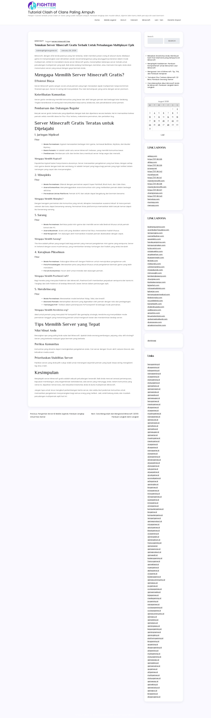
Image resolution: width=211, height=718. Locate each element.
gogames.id (152, 669)
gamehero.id (153, 426)
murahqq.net (153, 174)
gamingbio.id (153, 484)
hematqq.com (154, 199)
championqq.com (155, 193)
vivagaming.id (153, 377)
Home (97, 20)
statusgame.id (154, 383)
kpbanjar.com (153, 291)
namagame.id (153, 450)
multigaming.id (154, 654)
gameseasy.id (153, 660)
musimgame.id (154, 438)
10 (150, 117)
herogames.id (153, 401)
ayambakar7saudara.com (158, 230)
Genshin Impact (174, 20)
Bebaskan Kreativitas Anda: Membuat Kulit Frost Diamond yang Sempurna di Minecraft (164, 58)
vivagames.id (153, 410)
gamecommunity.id (156, 614)
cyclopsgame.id (154, 610)
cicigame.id (152, 574)
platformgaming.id (155, 638)
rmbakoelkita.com (155, 251)
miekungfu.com (154, 264)
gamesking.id (153, 663)
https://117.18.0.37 (155, 190)
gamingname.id (154, 632)
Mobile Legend (110, 20)
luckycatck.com (154, 248)
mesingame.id (153, 441)
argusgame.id (153, 472)
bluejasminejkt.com (156, 257)
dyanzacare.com (155, 322)
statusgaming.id (154, 657)
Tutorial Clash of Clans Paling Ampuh (61, 12)
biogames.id (153, 487)
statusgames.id (154, 678)
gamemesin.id (153, 423)
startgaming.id (154, 380)
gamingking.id (153, 635)
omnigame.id (153, 506)
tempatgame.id (154, 518)
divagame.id (153, 447)
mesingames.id (154, 404)
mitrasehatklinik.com (156, 288)
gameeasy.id (153, 681)
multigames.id (154, 675)
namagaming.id (154, 373)
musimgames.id (154, 413)
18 (154, 121)
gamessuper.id (154, 398)
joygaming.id (153, 601)
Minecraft (146, 20)
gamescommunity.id (156, 580)
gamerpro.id (153, 623)
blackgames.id (154, 530)
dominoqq (152, 340)
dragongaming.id (155, 647)
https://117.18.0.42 (155, 171)
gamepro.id (152, 691)
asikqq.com (152, 156)
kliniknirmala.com (155, 298)
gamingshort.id (154, 540)
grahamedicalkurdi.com (158, 319)
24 (150, 125)
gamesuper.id (153, 432)
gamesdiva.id (153, 395)
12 (159, 117)
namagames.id (154, 417)
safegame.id (153, 481)
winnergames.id (154, 460)
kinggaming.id (153, 641)
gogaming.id (153, 644)
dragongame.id (154, 697)
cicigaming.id (153, 534)
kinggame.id (153, 694)
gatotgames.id (154, 527)
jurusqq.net (152, 168)
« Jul (162, 135)
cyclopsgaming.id (155, 607)
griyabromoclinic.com (157, 325)
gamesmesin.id (154, 389)
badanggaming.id (155, 558)
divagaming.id (153, 367)
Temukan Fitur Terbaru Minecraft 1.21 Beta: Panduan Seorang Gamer (163, 78)
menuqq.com (153, 205)
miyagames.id (153, 524)
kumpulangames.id (156, 509)
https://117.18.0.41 (155, 178)
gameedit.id (153, 555)
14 (168, 117)
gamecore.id (153, 420)
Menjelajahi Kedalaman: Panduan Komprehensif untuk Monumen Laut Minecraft (163, 66)
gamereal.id (153, 546)
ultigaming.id (153, 651)
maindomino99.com (156, 181)
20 (164, 121)
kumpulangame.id (155, 515)
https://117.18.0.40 (155, 196)
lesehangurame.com (156, 227)
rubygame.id (153, 469)
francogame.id (154, 561)
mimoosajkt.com (155, 273)
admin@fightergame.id (46, 50)
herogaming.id (154, 364)
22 (173, 121)
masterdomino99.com (157, 187)
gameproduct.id (154, 552)
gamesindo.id (153, 392)
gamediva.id (153, 429)
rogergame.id (153, 567)
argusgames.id (154, 463)
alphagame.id (153, 570)
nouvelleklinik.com (155, 301)
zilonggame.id (153, 466)
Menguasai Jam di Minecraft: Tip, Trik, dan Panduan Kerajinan (163, 72)
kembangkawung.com (157, 276)
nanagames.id (153, 604)
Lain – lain (159, 20)
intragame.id (153, 503)
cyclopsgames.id (155, 589)
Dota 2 (123, 20)
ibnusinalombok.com (156, 316)
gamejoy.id (152, 617)
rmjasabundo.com (155, 270)
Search (150, 36)
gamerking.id (153, 620)
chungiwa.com (154, 279)
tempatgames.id (155, 497)
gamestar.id (153, 435)
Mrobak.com (153, 261)
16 (177, 117)
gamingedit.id (153, 537)
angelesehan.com (155, 254)
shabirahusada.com (156, 307)
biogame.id (152, 512)
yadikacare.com (154, 310)
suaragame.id (153, 500)
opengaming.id (154, 457)
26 (159, 125)
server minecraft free (61, 41)
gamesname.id (154, 666)
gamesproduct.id (155, 521)
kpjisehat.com (153, 285)
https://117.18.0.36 (155, 159)
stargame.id (153, 454)
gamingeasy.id (154, 626)
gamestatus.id (154, 687)
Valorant (134, 20)
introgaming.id (154, 494)
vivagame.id (153, 444)
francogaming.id (155, 543)
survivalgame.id (154, 478)
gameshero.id (153, 386)
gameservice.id (154, 549)
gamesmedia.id (154, 592)
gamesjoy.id (153, 583)
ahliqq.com (152, 162)
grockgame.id (153, 475)
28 (168, 125)
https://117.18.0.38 (155, 184)
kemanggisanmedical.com (159, 294)
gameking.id (153, 684)
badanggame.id (154, 577)
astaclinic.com (154, 313)
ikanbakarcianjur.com (157, 282)
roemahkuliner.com (156, 236)
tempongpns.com (155, 233)
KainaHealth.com (155, 304)
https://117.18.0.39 (155, 165)
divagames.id (153, 407)
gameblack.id (153, 564)
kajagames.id (153, 595)
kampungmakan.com (157, 245)
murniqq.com (153, 202)
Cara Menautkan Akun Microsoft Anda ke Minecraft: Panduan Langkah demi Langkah (163, 85)
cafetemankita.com (156, 267)
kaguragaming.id (155, 629)
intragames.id (153, 490)
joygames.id (153, 586)
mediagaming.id (154, 598)
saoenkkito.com (154, 239)
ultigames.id (153, 672)
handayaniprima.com (157, 242)
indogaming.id (153, 370)
